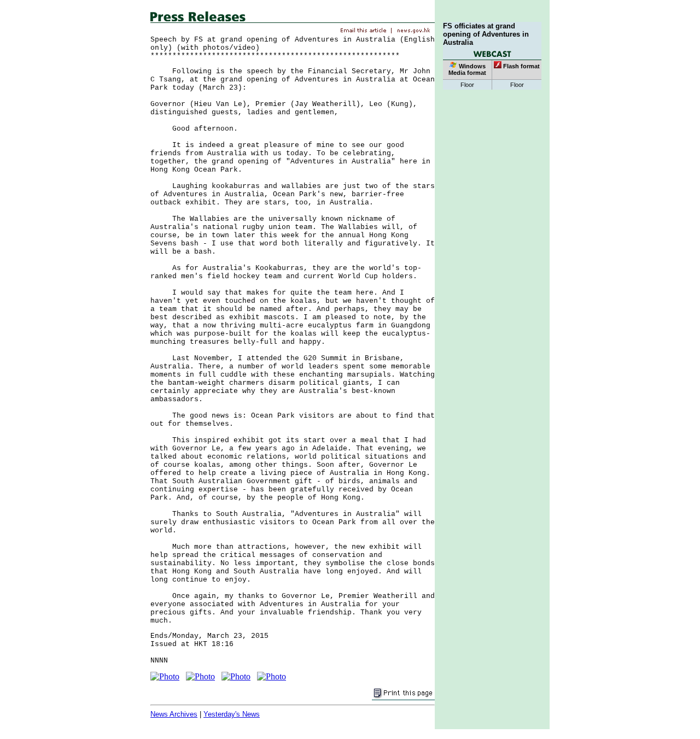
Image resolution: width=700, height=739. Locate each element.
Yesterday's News (231, 714)
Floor (467, 84)
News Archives (173, 714)
